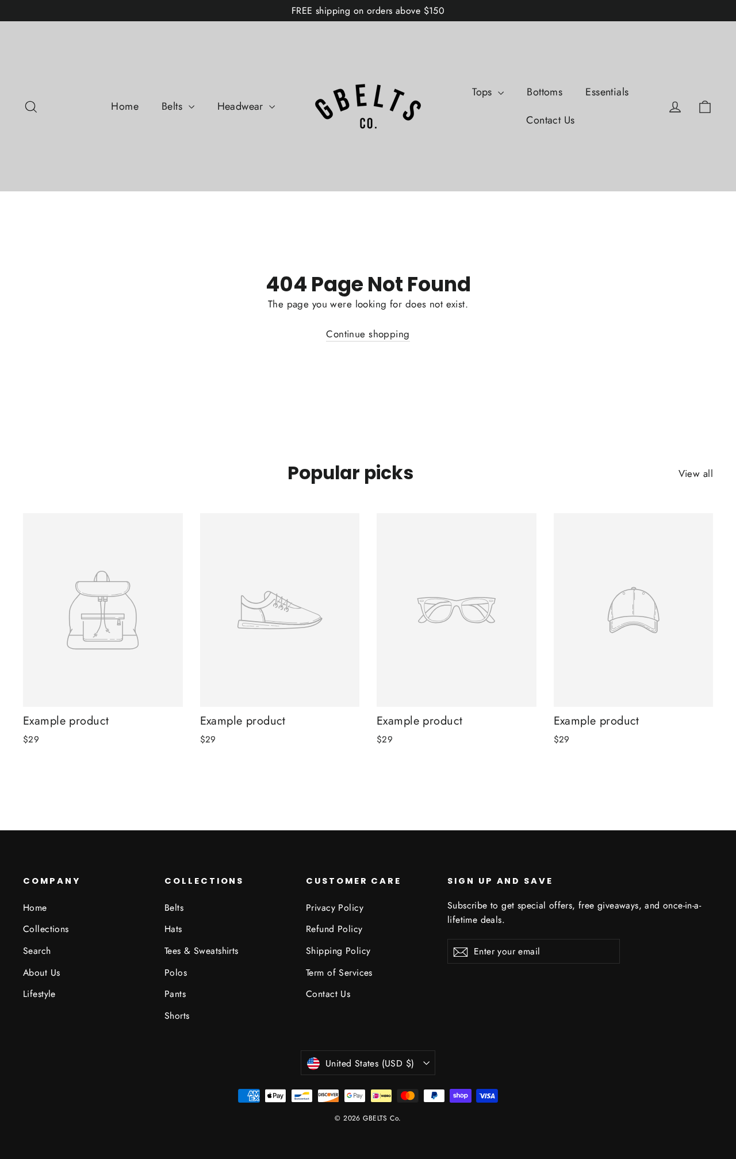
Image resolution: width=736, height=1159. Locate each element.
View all (695, 473)
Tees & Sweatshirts (201, 950)
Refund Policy (334, 928)
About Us (41, 972)
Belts (174, 106)
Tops (483, 91)
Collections (46, 928)
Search (37, 950)
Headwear (242, 106)
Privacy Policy (334, 907)
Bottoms (544, 91)
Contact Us (550, 120)
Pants (175, 993)
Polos (175, 972)
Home (125, 106)
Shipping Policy (338, 950)
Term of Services (339, 972)
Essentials (606, 91)
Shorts (177, 1015)
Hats (173, 928)
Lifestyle (39, 993)
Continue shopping (367, 334)
